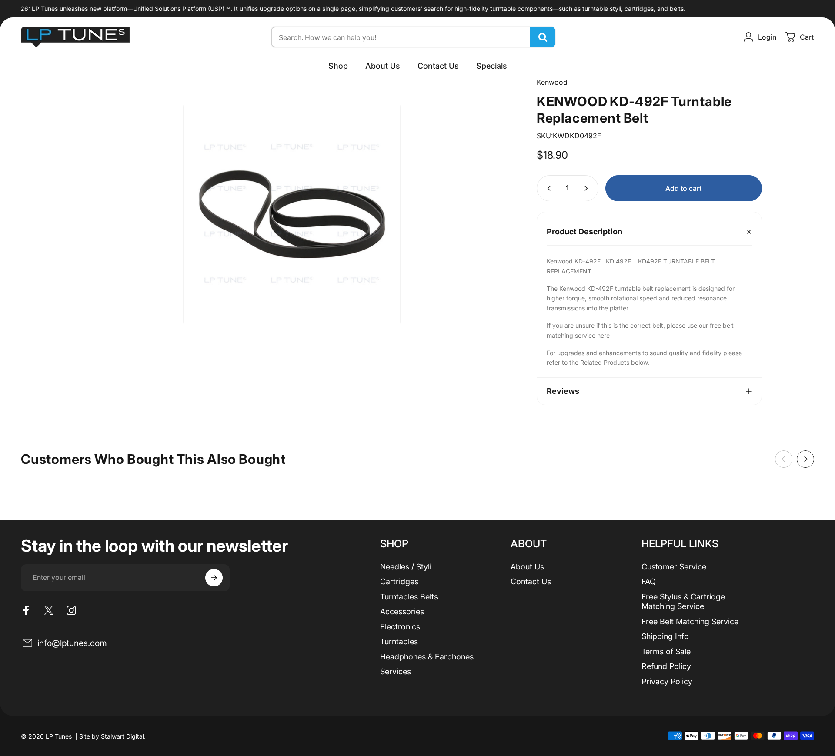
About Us (527, 566)
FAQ (648, 581)
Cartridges (399, 581)
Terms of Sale (666, 651)
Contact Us (531, 581)
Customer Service (673, 566)
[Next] (805, 459)
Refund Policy (666, 666)
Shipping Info (665, 636)
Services (395, 671)
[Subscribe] (214, 577)
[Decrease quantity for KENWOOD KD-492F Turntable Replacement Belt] (547, 188)
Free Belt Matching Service (689, 621)
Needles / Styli (405, 566)
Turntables (399, 641)
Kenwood (552, 82)
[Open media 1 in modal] (292, 214)
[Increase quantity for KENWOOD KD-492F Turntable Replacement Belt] (588, 188)
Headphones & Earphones (427, 656)
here (603, 335)
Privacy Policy (666, 681)
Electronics (400, 626)
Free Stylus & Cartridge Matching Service (683, 601)
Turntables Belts (409, 596)
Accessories (402, 611)
